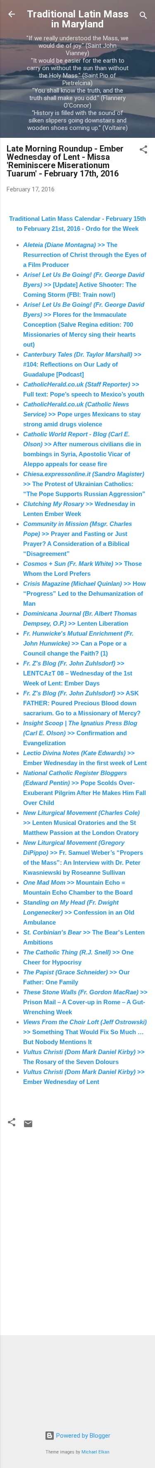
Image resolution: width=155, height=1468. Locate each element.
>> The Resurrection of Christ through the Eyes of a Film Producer (84, 254)
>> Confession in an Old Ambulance (78, 912)
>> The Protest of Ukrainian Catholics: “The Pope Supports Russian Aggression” (84, 483)
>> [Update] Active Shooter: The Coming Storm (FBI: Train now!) (83, 284)
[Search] (143, 16)
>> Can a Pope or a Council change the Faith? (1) (78, 643)
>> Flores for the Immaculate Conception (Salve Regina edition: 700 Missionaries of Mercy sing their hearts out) (83, 324)
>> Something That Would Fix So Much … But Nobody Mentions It (85, 1031)
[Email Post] (28, 1126)
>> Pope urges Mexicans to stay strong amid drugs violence (82, 414)
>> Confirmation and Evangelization (80, 732)
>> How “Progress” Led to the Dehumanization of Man (84, 593)
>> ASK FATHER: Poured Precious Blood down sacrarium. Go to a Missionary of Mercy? (82, 703)
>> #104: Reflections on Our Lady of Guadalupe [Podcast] (82, 364)
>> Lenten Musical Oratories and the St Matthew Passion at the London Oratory (81, 822)
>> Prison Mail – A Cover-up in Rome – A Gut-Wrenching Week (85, 1001)
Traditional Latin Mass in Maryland (78, 19)
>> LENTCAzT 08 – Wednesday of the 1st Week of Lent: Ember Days (77, 673)
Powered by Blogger (82, 1435)
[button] (143, 150)
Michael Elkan (95, 1452)
